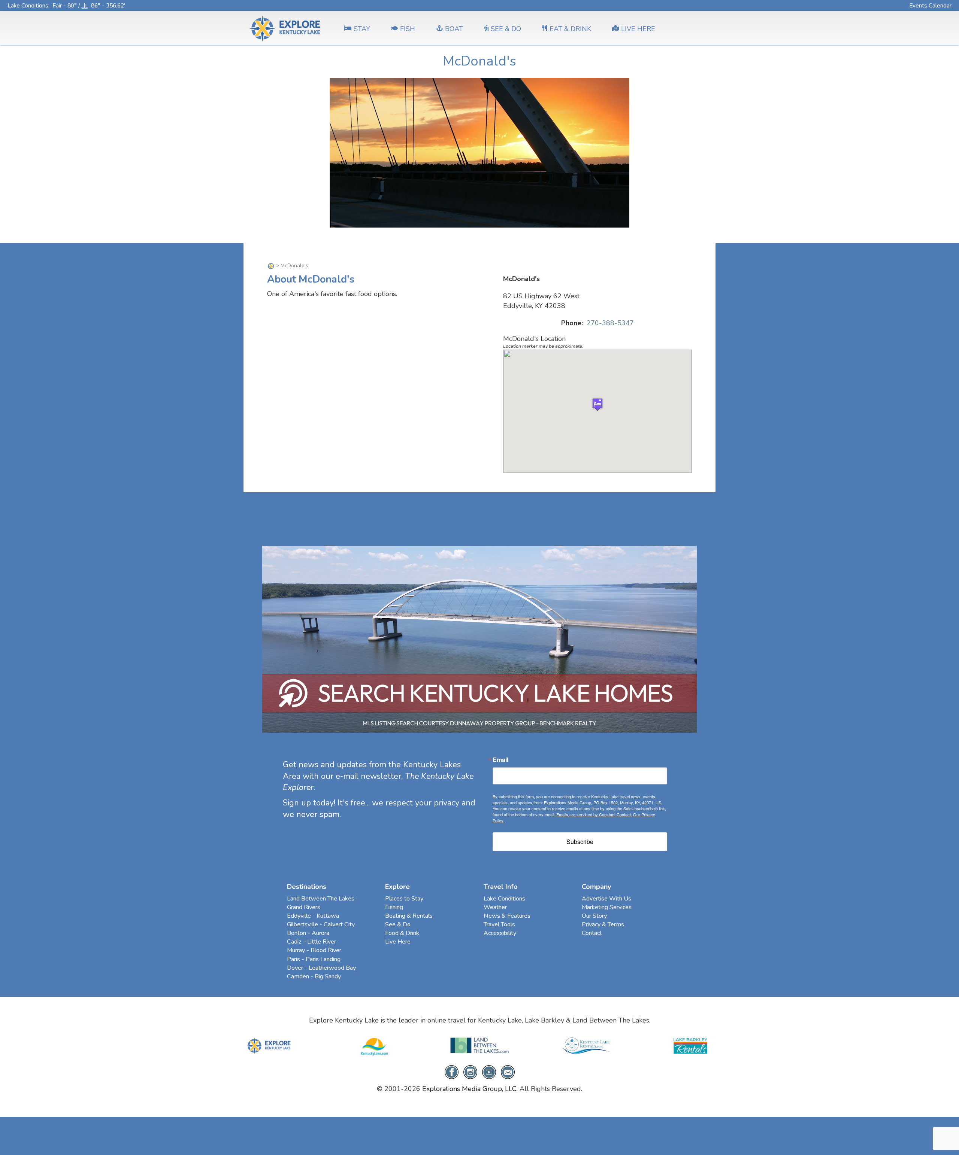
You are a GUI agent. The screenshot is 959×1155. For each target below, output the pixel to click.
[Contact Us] (507, 1071)
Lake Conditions (27, 5)
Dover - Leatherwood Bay (321, 968)
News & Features (507, 916)
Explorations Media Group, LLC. (470, 1088)
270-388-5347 (610, 323)
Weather (495, 907)
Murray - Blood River (314, 950)
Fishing (394, 907)
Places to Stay (404, 899)
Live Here (398, 942)
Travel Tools (499, 924)
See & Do (398, 924)
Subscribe (579, 841)
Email (500, 760)
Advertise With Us (606, 899)
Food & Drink (402, 933)
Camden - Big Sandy (314, 976)
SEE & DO (506, 28)
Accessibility (500, 933)
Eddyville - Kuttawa (313, 916)
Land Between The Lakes (320, 899)
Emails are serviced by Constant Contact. (594, 814)
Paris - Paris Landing (314, 959)
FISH (407, 28)
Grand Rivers (303, 907)
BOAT (454, 28)
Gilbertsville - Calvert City (321, 924)
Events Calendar (930, 5)
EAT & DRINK (570, 28)
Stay (362, 28)
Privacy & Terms (603, 924)
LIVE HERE (638, 28)
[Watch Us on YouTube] (489, 1071)
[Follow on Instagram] (470, 1071)
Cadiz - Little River (311, 942)
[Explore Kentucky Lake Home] (271, 265)
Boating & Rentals (409, 916)
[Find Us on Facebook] (451, 1071)
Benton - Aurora (308, 933)
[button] (597, 404)
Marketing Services (607, 907)
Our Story (594, 916)
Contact (592, 933)
